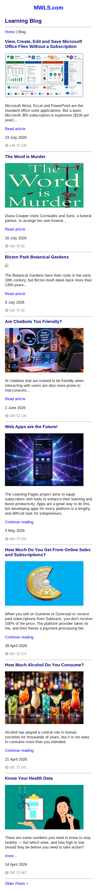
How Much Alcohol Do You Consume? (44, 664)
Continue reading (19, 522)
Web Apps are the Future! (31, 426)
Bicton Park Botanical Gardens (37, 257)
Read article (15, 129)
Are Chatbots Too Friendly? (33, 321)
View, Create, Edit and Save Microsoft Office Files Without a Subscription (43, 44)
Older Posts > (16, 883)
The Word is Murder (25, 156)
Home (10, 32)
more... (11, 855)
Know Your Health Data (29, 778)
